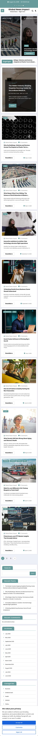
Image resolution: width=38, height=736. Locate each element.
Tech (5, 46)
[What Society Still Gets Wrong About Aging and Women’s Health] (19, 421)
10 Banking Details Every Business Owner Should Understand (17, 290)
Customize (19, 727)
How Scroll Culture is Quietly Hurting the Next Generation (16, 390)
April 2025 (8, 656)
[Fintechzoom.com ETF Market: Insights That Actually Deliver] (19, 518)
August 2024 (8, 668)
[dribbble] (19, 5)
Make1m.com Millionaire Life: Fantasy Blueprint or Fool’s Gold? (16, 489)
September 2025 (9, 641)
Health (5, 411)
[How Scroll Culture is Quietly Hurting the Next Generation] (19, 371)
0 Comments (23, 142)
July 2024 (7, 672)
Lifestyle (6, 361)
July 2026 (7, 634)
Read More (9, 53)
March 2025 (8, 660)
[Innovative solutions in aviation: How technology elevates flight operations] (19, 36)
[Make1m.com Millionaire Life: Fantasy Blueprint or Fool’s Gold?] (19, 470)
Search (7, 568)
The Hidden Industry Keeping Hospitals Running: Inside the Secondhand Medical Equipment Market (20, 88)
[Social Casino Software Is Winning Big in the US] (19, 321)
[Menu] (2, 10)
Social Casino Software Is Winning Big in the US (16, 340)
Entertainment (7, 311)
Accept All (19, 723)
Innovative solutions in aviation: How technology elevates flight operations (17, 49)
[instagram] (21, 5)
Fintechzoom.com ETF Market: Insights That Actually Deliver (16, 537)
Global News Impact (18, 9)
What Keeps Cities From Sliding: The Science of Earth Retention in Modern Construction (15, 194)
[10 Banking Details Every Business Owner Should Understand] (19, 271)
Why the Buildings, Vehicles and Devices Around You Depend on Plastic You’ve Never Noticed (17, 146)
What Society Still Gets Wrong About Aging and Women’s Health (17, 439)
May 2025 (8, 653)
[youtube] (23, 5)
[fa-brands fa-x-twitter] (17, 5)
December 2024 (9, 664)
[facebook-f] (15, 5)
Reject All (19, 732)
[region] (19, 721)
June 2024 (8, 676)
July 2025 (7, 645)
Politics (19, 460)
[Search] (32, 11)
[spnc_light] (35, 11)
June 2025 (8, 649)
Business (6, 262)
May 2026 (8, 637)
